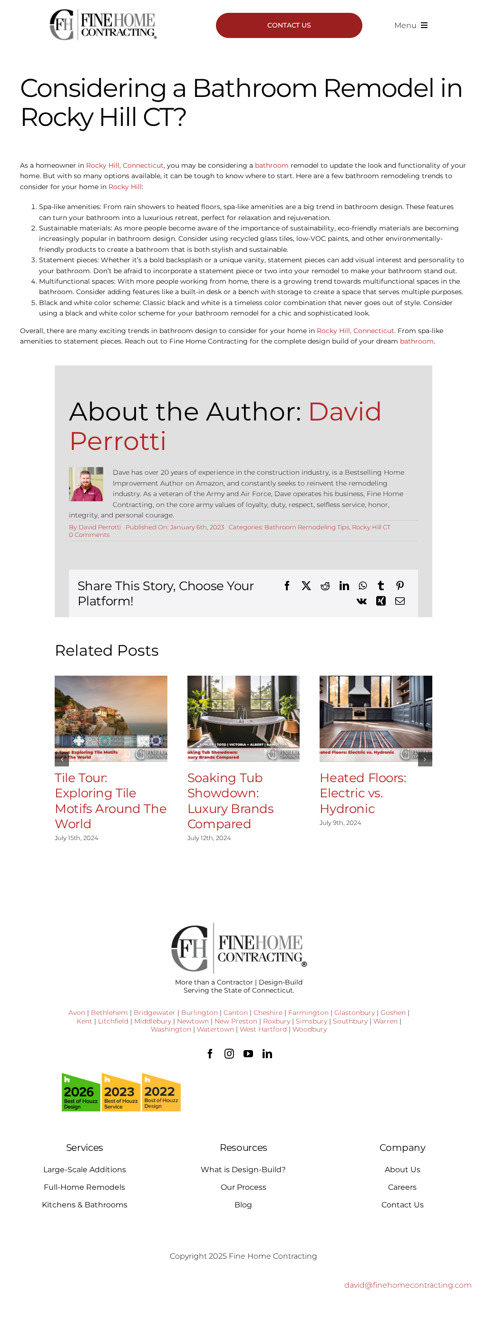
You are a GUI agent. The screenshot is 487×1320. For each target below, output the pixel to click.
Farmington (308, 1012)
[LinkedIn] (344, 585)
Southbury (350, 1021)
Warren (385, 1021)
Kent (84, 1021)
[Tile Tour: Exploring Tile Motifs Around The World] (111, 719)
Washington (171, 1029)
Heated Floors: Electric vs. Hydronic (363, 793)
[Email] (399, 601)
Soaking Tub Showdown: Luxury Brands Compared (230, 801)
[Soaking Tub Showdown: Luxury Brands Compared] (243, 719)
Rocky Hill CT (371, 527)
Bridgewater (154, 1012)
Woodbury (309, 1029)
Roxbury (276, 1021)
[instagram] (229, 1054)
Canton (236, 1012)
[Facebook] (287, 585)
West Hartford (263, 1029)
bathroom (272, 165)
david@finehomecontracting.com (408, 1285)
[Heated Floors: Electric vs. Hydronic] (376, 719)
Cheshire (267, 1012)
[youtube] (248, 1054)
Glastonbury (354, 1012)
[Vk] (361, 601)
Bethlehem (109, 1012)
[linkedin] (267, 1054)
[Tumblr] (380, 585)
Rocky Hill (125, 186)
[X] (306, 585)
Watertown (215, 1029)
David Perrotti (99, 527)
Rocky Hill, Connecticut (125, 165)
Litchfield (113, 1021)
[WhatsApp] (362, 585)
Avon (76, 1012)
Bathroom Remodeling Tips (306, 527)
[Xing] (380, 601)
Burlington (199, 1012)
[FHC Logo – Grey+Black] (103, 12)
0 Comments (89, 534)
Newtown (193, 1021)
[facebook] (210, 1054)
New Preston (235, 1021)
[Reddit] (325, 585)
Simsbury (311, 1021)
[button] (62, 759)
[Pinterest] (399, 585)
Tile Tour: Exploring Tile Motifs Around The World (110, 801)
